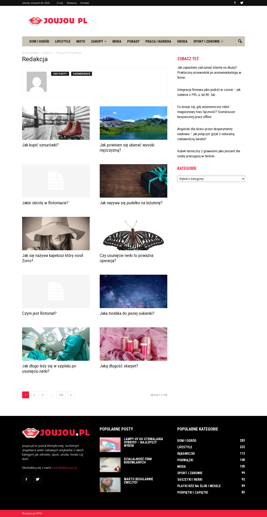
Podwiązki (185, 460)
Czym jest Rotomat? (39, 313)
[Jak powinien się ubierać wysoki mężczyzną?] (133, 123)
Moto (80, 41)
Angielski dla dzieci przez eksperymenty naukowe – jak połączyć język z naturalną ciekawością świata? (205, 134)
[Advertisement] (169, 21)
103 (61, 395)
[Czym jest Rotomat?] (56, 291)
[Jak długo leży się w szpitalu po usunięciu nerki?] (56, 344)
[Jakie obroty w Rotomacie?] (56, 181)
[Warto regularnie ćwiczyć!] (110, 485)
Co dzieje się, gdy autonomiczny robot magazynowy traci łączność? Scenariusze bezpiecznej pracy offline (206, 112)
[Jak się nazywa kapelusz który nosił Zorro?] (56, 233)
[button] (240, 41)
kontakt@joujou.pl (64, 468)
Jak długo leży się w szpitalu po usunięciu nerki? (49, 368)
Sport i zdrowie (206, 41)
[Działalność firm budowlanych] (110, 464)
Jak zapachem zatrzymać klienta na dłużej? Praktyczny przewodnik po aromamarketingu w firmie (209, 72)
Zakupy (97, 41)
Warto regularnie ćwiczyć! (138, 480)
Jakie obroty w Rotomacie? (45, 202)
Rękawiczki (186, 454)
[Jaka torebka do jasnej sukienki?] (133, 291)
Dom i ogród (39, 41)
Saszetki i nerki (189, 479)
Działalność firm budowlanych (138, 460)
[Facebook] (235, 3)
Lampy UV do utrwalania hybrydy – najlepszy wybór (143, 442)
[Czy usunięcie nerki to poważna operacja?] (133, 233)
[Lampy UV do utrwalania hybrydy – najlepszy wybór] (110, 444)
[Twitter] (242, 3)
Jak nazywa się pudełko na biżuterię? (131, 202)
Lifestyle (63, 41)
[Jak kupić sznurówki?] (56, 123)
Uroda (182, 41)
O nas (60, 2)
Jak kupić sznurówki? (40, 144)
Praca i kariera (158, 41)
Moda (116, 41)
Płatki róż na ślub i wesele (199, 486)
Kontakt (85, 2)
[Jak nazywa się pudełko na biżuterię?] (133, 181)
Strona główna (30, 53)
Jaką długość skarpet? (119, 365)
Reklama (72, 2)
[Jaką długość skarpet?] (133, 344)
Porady (133, 41)
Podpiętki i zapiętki (192, 492)
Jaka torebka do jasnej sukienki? (127, 313)
